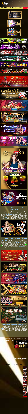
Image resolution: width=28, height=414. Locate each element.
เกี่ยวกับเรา (20, 7)
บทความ (16, 7)
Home (2, 7)
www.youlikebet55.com (19, 364)
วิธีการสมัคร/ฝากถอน (11, 7)
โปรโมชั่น (5, 7)
